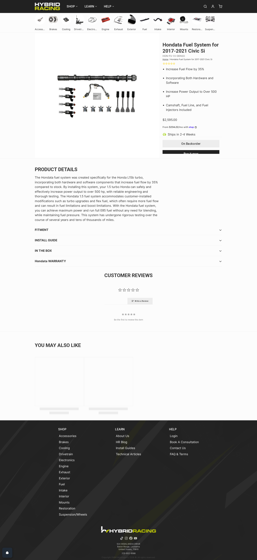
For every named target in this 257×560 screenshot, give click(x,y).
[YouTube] (135, 538)
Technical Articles (128, 454)
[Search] (204, 6)
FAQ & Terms (179, 454)
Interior (64, 496)
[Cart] (219, 6)
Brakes (64, 442)
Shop (71, 6)
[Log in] (211, 6)
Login (174, 436)
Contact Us (178, 448)
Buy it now (191, 153)
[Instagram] (126, 538)
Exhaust (64, 472)
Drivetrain (66, 454)
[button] (191, 143)
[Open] (7, 553)
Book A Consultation (184, 442)
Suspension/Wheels (73, 514)
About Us (122, 436)
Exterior (64, 478)
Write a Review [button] (141, 301)
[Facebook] (131, 538)
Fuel (62, 484)
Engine (64, 466)
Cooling (64, 448)
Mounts (64, 502)
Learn (89, 6)
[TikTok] (121, 538)
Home (165, 59)
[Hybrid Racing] (47, 6)
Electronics (67, 460)
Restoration (67, 508)
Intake (63, 490)
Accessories (67, 436)
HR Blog (121, 442)
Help (107, 6)
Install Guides (125, 448)
